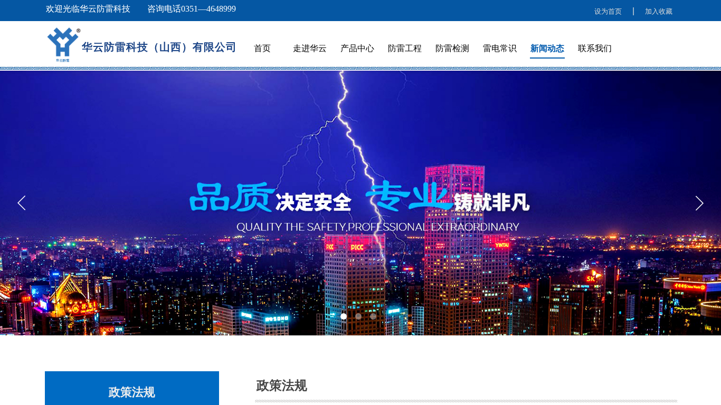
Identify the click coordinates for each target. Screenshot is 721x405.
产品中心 (357, 48)
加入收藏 (658, 11)
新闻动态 (547, 48)
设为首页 (608, 11)
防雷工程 (405, 48)
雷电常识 (500, 48)
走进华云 (310, 48)
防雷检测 (452, 48)
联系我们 (595, 48)
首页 (262, 48)
